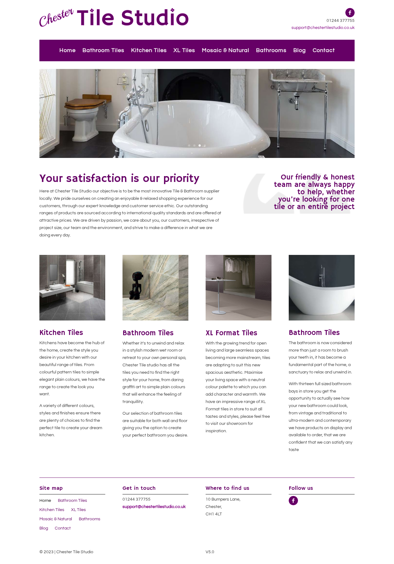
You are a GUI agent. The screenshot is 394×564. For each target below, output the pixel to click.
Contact (324, 50)
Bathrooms (271, 50)
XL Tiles (184, 50)
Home (67, 50)
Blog (299, 50)
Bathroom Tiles (103, 50)
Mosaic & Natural (225, 50)
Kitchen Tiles (149, 50)
